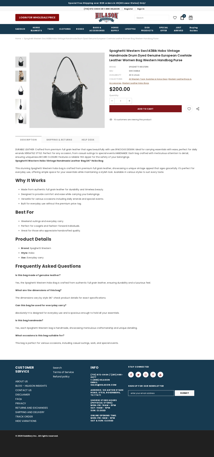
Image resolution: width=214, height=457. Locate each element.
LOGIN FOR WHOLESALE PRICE (37, 17)
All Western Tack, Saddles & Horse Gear (148, 79)
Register (128, 9)
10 (115, 119)
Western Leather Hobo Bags (135, 83)
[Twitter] (138, 374)
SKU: (111, 71)
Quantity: (114, 95)
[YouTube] (160, 374)
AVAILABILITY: (115, 75)
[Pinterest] (153, 374)
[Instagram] (146, 374)
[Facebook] (131, 374)
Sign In (140, 9)
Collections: (116, 79)
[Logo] (107, 18)
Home (18, 38)
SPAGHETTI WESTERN (138, 66)
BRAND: (112, 66)
